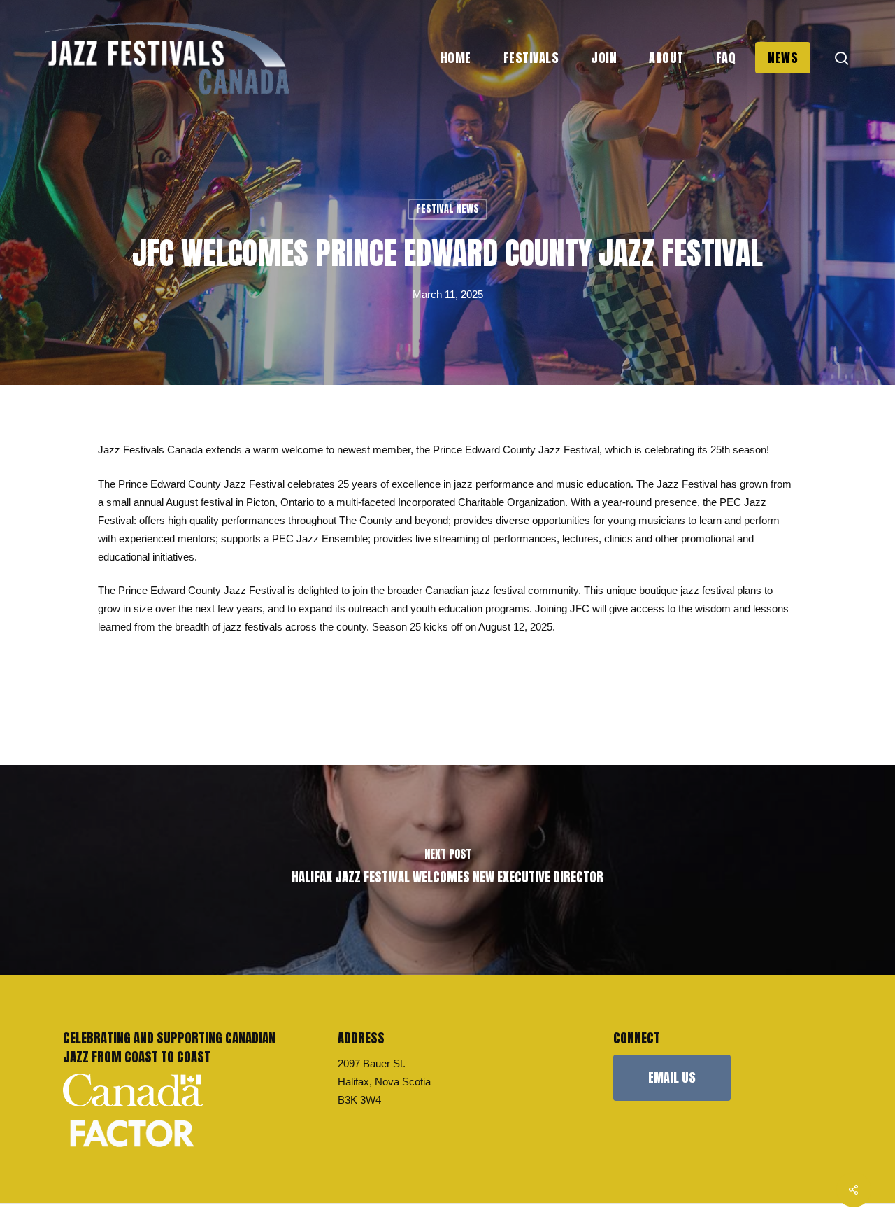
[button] (672, 1078)
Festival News (447, 209)
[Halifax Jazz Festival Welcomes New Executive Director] (447, 870)
